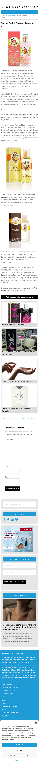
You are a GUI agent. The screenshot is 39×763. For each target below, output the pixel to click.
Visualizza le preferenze (19, 756)
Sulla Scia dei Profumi (10, 713)
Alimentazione (7, 684)
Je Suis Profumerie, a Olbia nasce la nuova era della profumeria (18, 353)
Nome (7, 466)
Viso (3, 700)
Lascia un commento (27, 419)
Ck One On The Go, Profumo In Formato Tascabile (16, 410)
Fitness (4, 703)
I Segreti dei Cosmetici (10, 706)
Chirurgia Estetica (8, 690)
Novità (4, 709)
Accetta (19, 745)
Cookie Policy (18, 760)
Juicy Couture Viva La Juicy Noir (13, 325)
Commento (9, 439)
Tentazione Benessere (19, 7)
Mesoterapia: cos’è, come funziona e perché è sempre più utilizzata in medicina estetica (19, 627)
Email (7, 477)
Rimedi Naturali (7, 694)
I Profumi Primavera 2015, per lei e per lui (16, 381)
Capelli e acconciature (10, 687)
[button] (36, 723)
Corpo (4, 697)
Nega (19, 750)
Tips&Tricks (6, 716)
